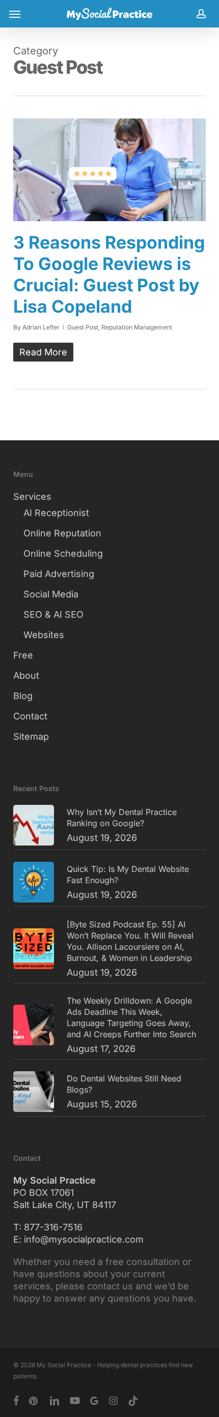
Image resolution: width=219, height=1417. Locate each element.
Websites (43, 634)
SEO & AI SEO (53, 614)
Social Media (50, 594)
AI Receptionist (56, 512)
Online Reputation (62, 533)
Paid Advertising (58, 573)
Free (23, 655)
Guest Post (82, 327)
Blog (23, 695)
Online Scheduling (63, 553)
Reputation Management (136, 327)
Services (32, 496)
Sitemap (31, 736)
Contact (30, 716)
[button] (14, 14)
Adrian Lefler (41, 327)
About (26, 675)
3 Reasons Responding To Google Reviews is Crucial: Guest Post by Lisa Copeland (109, 274)
